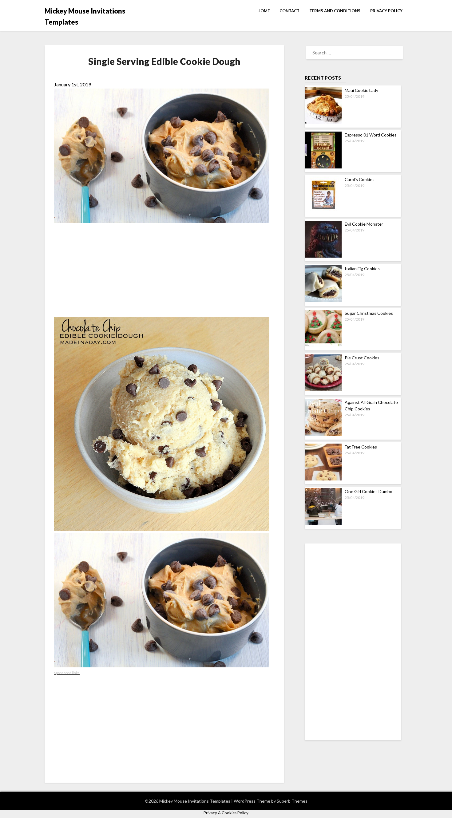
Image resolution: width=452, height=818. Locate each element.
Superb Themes (292, 801)
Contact (289, 10)
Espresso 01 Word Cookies (371, 134)
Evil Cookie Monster (364, 224)
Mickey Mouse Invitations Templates (85, 16)
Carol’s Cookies (360, 179)
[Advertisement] (164, 271)
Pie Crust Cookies (362, 357)
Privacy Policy (386, 10)
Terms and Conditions (334, 10)
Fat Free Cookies (361, 446)
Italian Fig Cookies (362, 268)
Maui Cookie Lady (361, 90)
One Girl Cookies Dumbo (368, 491)
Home (263, 10)
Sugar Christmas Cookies (369, 313)
